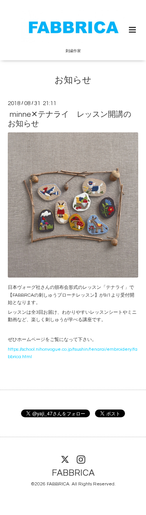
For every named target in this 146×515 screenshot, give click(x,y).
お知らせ (73, 80)
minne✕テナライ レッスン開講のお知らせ (69, 119)
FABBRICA (73, 473)
